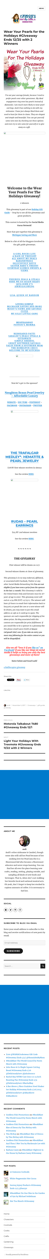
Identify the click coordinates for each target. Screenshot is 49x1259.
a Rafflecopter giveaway (14, 667)
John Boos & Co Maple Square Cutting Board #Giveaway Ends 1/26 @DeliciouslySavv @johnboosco (23, 1070)
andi (8, 705)
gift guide (41, 705)
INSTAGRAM (25, 405)
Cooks (6, 1231)
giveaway (7, 708)
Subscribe (13, 951)
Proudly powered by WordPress (17, 1255)
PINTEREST (34, 402)
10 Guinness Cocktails (19, 1172)
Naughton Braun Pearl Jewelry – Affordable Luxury (24, 394)
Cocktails (8, 1225)
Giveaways (31, 705)
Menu (41, 8)
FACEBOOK (12, 405)
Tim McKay (11, 1134)
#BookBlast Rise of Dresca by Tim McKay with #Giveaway (24, 1127)
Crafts (6, 1236)
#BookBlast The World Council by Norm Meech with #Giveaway (24, 1118)
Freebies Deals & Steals (24, 279)
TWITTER (37, 405)
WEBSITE (11, 402)
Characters (9, 1219)
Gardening (8, 1242)
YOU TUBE (22, 402)
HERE (31, 474)
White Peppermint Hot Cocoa (23, 1178)
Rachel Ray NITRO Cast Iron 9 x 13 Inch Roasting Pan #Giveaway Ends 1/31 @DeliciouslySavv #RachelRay (23, 1080)
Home (6, 1214)
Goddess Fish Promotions (17, 1115)
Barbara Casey (12, 1150)
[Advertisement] (24, 794)
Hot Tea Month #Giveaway (22, 1201)
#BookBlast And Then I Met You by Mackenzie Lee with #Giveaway (25, 1143)
